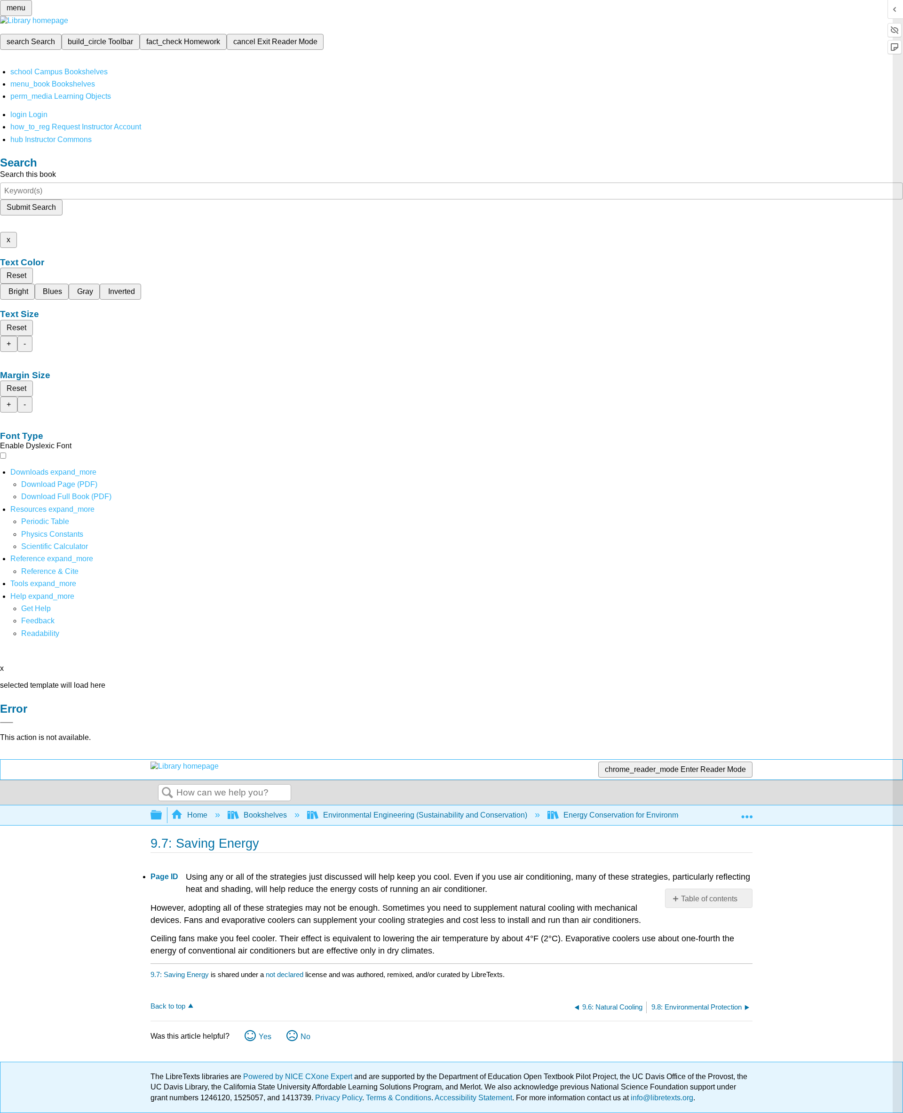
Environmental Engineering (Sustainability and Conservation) (425, 815)
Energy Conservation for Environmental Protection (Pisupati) (664, 815)
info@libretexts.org (661, 1098)
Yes (265, 1037)
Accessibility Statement (473, 1098)
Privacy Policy (338, 1098)
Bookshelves (265, 815)
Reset (16, 275)
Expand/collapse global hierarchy (162, 815)
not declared (285, 974)
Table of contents (709, 899)
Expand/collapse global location (746, 812)
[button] (38, 621)
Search (167, 793)
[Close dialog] (6, 722)
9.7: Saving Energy (179, 974)
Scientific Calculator (54, 546)
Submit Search (31, 207)
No (305, 1037)
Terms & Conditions (398, 1098)
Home (197, 815)
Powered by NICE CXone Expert (298, 1077)
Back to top (167, 1006)
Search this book (28, 174)
